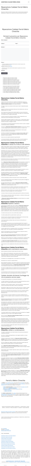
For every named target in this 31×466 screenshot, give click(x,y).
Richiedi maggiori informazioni (6, 430)
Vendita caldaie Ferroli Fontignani (6, 438)
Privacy (2, 62)
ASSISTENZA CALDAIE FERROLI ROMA (10, 2)
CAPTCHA (3, 70)
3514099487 (5, 428)
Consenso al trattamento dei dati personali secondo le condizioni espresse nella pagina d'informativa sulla (13, 64)
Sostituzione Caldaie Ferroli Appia (6, 437)
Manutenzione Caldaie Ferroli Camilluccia (8, 442)
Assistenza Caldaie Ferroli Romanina (7, 445)
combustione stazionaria (5, 383)
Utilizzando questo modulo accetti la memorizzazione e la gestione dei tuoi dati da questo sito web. (13, 68)
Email (17, 43)
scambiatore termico (10, 382)
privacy (11, 66)
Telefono (3, 43)
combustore (3, 384)
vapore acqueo (10, 394)
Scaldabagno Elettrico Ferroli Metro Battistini (8, 435)
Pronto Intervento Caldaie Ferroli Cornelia (8, 446)
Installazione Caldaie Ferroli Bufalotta (7, 441)
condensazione (3, 394)
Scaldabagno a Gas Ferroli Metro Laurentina (8, 448)
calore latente (4, 395)
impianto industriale (21, 383)
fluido (22, 382)
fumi (14, 394)
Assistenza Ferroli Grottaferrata (6, 439)
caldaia (14, 393)
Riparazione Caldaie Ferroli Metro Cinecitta (8, 411)
